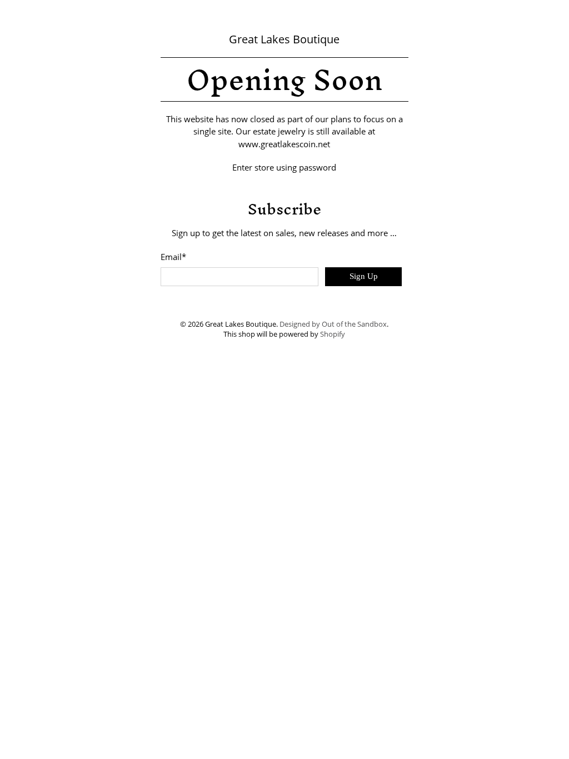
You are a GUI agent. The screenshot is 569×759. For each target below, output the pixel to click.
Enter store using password (284, 167)
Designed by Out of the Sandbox (333, 324)
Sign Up (364, 276)
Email (173, 256)
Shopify (332, 334)
